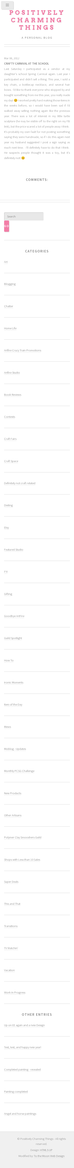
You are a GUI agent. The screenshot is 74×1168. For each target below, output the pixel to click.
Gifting (8, 594)
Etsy (6, 527)
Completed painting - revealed (22, 1069)
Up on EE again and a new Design (24, 1025)
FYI (6, 571)
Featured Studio (13, 549)
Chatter (8, 306)
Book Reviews (12, 394)
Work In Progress (14, 992)
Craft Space (11, 461)
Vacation (9, 970)
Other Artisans (12, 815)
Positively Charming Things (37, 20)
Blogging (10, 284)
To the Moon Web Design (49, 1156)
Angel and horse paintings (20, 1113)
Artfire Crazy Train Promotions (22, 350)
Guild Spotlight (13, 638)
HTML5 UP (46, 1150)
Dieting (8, 505)
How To (9, 660)
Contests (9, 417)
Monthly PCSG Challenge (19, 771)
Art (6, 262)
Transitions (10, 926)
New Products (12, 793)
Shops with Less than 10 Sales (22, 859)
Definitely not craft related (19, 483)
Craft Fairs (10, 439)
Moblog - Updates (15, 749)
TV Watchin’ (11, 948)
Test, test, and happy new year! (22, 1047)
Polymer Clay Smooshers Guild (22, 837)
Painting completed (16, 1091)
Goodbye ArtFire (14, 616)
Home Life (10, 328)
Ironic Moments (13, 682)
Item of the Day (13, 704)
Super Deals (11, 882)
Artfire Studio (12, 372)
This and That (12, 904)
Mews (7, 727)
